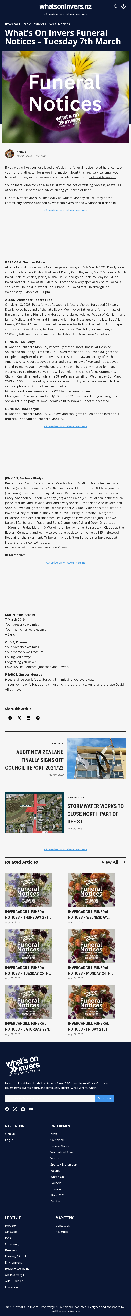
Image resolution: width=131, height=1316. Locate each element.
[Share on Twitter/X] (19, 718)
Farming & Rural (15, 1256)
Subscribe (104, 1098)
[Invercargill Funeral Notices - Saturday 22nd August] (28, 1002)
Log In (9, 1140)
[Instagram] (23, 1109)
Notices (21, 152)
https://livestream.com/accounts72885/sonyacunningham (47, 391)
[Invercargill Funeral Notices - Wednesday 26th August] (91, 890)
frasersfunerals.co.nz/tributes (27, 542)
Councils (55, 1183)
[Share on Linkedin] (28, 718)
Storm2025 (57, 1195)
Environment (13, 1262)
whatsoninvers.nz (65, 203)
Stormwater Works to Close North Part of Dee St (95, 814)
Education (11, 1287)
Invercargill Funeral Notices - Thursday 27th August (28, 915)
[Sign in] (123, 6)
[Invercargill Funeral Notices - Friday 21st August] (91, 1002)
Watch (54, 1158)
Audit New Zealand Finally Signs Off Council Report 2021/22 (34, 760)
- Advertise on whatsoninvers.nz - (65, 14)
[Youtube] (31, 1109)
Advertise (62, 1231)
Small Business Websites (65, 1311)
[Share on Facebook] (10, 718)
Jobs (8, 1237)
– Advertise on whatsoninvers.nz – (65, 210)
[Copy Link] (38, 718)
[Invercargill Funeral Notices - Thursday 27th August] (28, 890)
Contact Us (63, 1225)
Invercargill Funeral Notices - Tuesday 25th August (26, 970)
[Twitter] (15, 1109)
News (54, 1133)
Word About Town (62, 1152)
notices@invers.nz (102, 177)
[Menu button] (7, 6)
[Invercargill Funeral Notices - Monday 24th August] (91, 946)
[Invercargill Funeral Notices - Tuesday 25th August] (28, 946)
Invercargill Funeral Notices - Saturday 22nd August (28, 1026)
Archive (55, 1201)
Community (12, 1244)
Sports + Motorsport (63, 1164)
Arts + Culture (14, 1281)
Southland (57, 1140)
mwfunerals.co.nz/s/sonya (60, 401)
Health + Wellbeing (17, 1268)
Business (11, 1250)
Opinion (55, 1189)
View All (110, 862)
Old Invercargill (14, 1274)
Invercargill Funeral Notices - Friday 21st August (88, 1026)
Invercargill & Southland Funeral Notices (37, 24)
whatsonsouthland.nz (101, 203)
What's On (57, 1176)
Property (11, 1225)
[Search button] (116, 6)
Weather (56, 1170)
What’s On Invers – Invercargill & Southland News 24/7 (51, 1307)
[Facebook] (7, 1109)
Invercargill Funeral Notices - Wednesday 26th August (88, 915)
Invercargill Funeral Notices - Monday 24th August (89, 970)
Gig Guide (11, 1231)
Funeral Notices (60, 1146)
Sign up (10, 1133)
